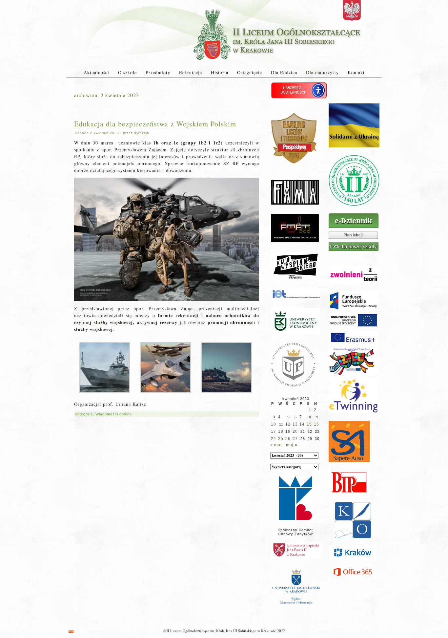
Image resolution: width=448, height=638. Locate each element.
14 (302, 424)
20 (295, 431)
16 (316, 424)
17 (273, 431)
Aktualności (96, 72)
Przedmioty (158, 72)
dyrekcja (141, 133)
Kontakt (356, 72)
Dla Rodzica (284, 72)
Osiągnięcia (249, 72)
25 (280, 438)
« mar (276, 445)
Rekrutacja (190, 72)
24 (273, 438)
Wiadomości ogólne (113, 414)
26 (288, 438)
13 (295, 424)
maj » (291, 445)
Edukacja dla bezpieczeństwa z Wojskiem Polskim (155, 123)
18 (280, 431)
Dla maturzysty (322, 72)
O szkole (127, 72)
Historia (219, 72)
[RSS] (71, 631)
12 (288, 424)
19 (288, 431)
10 (273, 424)
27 (295, 438)
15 (309, 424)
